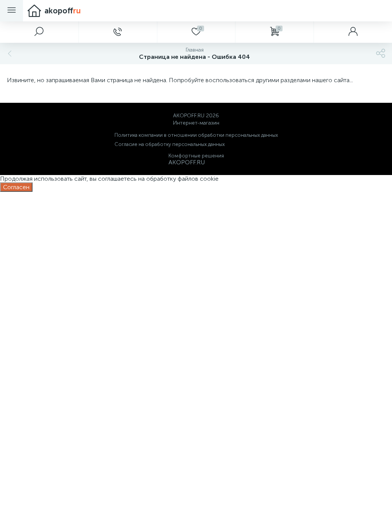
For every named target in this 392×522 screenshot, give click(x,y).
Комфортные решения (196, 156)
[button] (39, 32)
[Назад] (9, 53)
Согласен (16, 187)
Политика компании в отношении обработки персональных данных (196, 135)
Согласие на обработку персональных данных (169, 144)
